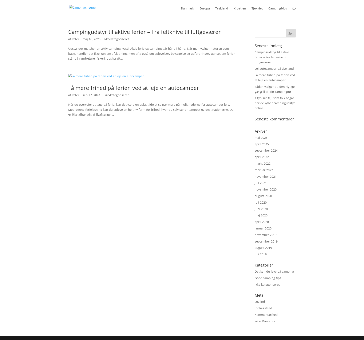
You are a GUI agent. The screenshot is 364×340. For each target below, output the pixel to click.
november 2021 (266, 177)
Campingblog (277, 8)
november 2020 (266, 189)
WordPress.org (265, 321)
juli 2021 (261, 183)
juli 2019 (261, 254)
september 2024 (266, 150)
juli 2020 (261, 202)
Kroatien (240, 8)
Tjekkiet (257, 8)
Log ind (260, 302)
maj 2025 (261, 138)
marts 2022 (262, 163)
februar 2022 (264, 170)
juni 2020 (261, 209)
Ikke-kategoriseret (116, 39)
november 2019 (266, 235)
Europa (204, 8)
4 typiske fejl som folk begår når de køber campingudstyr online (275, 103)
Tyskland (221, 8)
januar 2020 (263, 228)
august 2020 (263, 196)
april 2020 (262, 222)
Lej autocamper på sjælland (274, 69)
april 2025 (262, 144)
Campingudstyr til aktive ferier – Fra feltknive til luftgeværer (144, 32)
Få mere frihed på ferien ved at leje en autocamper (133, 88)
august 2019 (263, 248)
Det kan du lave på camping (274, 271)
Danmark (187, 8)
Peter (75, 39)
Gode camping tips (268, 278)
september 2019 (266, 241)
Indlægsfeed (263, 308)
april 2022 (262, 157)
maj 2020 (261, 215)
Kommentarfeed (266, 315)
